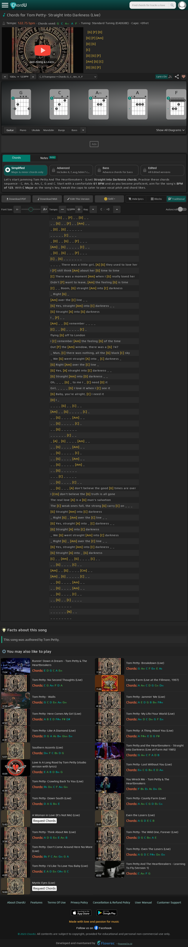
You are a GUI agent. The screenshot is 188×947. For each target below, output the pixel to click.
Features (36, 902)
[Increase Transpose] (117, 209)
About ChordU (16, 902)
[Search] (172, 5)
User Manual (143, 902)
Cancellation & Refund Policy (111, 902)
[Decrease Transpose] (93, 209)
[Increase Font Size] (44, 209)
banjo (61, 130)
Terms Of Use (57, 902)
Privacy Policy (79, 902)
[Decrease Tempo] (5, 76)
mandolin (48, 130)
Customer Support (169, 902)
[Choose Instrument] (83, 130)
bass (74, 130)
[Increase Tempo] (33, 76)
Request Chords (44, 821)
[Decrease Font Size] (17, 209)
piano (23, 130)
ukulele (36, 130)
